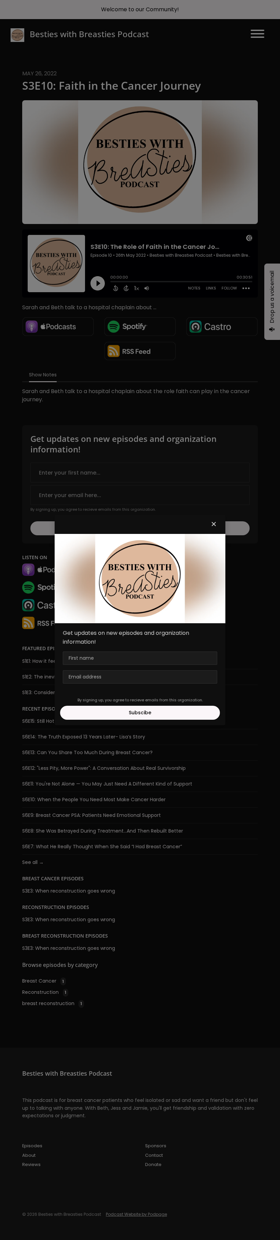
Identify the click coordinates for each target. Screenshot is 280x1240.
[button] (213, 524)
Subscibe (140, 712)
